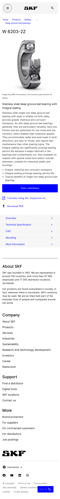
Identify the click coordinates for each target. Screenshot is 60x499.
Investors (8, 355)
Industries (8, 338)
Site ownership (9, 487)
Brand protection (12, 416)
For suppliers (10, 422)
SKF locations (10, 394)
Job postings (10, 439)
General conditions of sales (32, 487)
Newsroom (9, 366)
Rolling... (28, 19)
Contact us (9, 400)
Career (6, 361)
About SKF (8, 321)
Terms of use (24, 483)
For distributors (11, 433)
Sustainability (10, 344)
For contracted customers (18, 428)
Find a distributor (30, 188)
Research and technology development (26, 349)
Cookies (6, 491)
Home (5, 19)
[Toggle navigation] (7, 8)
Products (16, 19)
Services (7, 332)
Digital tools (9, 389)
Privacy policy (40, 483)
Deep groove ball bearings (18, 23)
